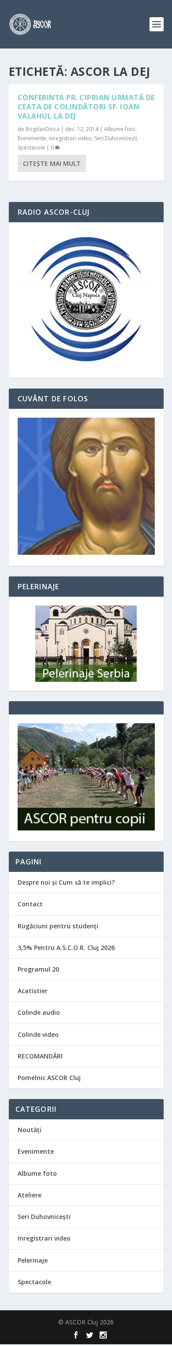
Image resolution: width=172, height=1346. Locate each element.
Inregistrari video (70, 138)
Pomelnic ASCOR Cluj (49, 1077)
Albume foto (119, 129)
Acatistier (33, 991)
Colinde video (38, 1034)
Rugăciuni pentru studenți (58, 926)
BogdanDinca (43, 129)
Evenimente (32, 138)
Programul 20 (38, 969)
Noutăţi (29, 1129)
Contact (30, 904)
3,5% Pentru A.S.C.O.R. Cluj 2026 (66, 947)
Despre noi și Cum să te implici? (66, 882)
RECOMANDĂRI (40, 1056)
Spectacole (31, 147)
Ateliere (29, 1195)
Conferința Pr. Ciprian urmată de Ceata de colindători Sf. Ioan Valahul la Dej (86, 107)
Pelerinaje (33, 1260)
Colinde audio (39, 1012)
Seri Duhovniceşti (115, 138)
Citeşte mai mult (52, 163)
